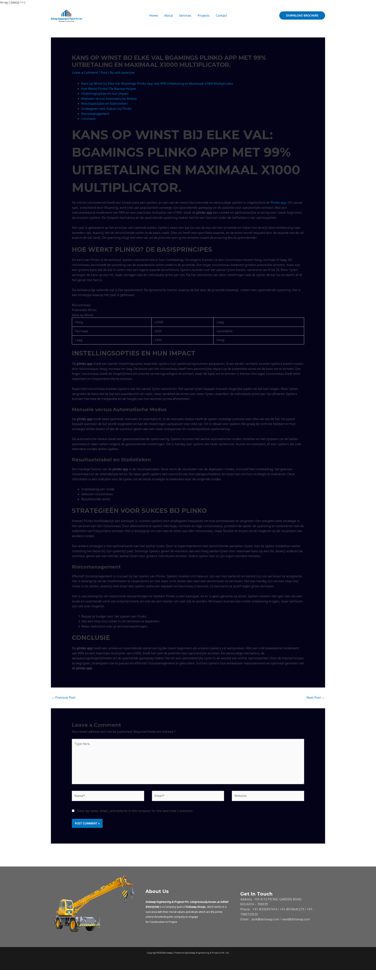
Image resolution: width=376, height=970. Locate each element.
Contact (221, 15)
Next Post (315, 697)
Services (185, 15)
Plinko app (278, 202)
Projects (204, 15)
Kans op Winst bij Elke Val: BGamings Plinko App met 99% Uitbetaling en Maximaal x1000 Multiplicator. (157, 83)
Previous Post (63, 697)
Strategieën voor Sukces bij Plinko (106, 108)
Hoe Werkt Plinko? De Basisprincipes (108, 88)
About (168, 15)
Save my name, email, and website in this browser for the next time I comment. (135, 811)
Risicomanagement (95, 114)
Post (104, 72)
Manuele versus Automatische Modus (109, 98)
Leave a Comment (85, 72)
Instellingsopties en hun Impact (104, 93)
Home (153, 15)
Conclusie (88, 118)
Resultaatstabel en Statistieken (104, 103)
